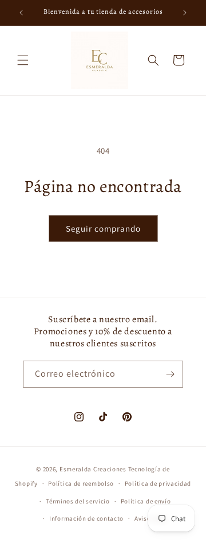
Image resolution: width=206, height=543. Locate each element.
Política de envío (146, 501)
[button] (22, 60)
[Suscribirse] (170, 374)
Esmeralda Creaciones (94, 469)
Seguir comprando (103, 228)
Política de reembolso (81, 483)
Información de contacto (86, 518)
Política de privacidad (158, 483)
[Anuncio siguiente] (184, 12)
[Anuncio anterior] (21, 12)
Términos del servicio (78, 501)
